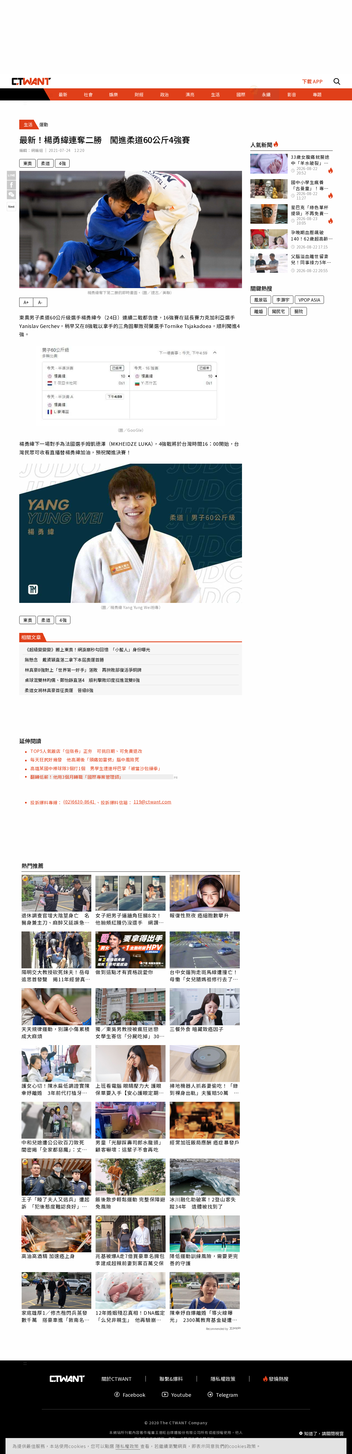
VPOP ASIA (309, 299)
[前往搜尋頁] (337, 81)
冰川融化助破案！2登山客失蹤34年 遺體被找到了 (203, 1203)
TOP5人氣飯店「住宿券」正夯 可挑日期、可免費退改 (86, 751)
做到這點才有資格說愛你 (124, 971)
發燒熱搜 (278, 1379)
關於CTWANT (116, 1379)
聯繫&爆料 (171, 1379)
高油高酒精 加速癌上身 (48, 1255)
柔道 (45, 163)
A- (40, 302)
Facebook (134, 1394)
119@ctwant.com (153, 801)
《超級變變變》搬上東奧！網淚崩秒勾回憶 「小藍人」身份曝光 (87, 649)
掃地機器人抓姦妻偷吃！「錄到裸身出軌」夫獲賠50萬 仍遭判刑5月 (204, 1089)
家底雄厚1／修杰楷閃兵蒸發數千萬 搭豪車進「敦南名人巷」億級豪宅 (55, 1316)
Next (11, 206)
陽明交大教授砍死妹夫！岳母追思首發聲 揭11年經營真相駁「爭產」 (55, 975)
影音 (291, 94)
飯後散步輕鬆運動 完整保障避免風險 (130, 1203)
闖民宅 (278, 311)
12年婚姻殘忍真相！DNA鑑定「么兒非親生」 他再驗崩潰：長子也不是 (130, 1316)
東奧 (27, 163)
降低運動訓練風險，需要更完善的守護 (204, 1259)
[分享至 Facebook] (11, 185)
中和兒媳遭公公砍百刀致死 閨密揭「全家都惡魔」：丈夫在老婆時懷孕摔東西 (55, 1146)
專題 (317, 94)
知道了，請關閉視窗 (324, 1433)
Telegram (227, 1394)
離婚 (258, 311)
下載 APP (312, 81)
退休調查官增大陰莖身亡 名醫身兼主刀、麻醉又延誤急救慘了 (55, 919)
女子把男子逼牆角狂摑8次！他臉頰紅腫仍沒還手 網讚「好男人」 (128, 919)
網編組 (37, 150)
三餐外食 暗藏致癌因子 (197, 1028)
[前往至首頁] (31, 81)
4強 (62, 163)
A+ (26, 302)
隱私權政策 (128, 1446)
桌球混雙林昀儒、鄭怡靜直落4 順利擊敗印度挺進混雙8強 (82, 680)
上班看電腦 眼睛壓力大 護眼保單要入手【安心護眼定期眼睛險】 (129, 1089)
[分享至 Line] (11, 175)
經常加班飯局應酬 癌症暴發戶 (204, 1142)
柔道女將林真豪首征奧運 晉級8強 (59, 690)
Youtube (181, 1394)
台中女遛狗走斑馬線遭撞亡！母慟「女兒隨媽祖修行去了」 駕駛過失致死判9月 (205, 975)
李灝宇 (283, 299)
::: (25, 103)
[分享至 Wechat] (11, 194)
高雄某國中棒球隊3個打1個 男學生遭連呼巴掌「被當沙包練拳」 (96, 768)
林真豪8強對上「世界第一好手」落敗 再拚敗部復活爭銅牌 (83, 669)
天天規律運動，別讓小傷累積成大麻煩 (55, 1032)
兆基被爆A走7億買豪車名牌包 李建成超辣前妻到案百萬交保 (130, 1259)
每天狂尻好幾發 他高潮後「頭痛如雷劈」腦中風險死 (84, 759)
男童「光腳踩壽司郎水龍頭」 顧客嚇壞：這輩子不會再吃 (130, 1146)
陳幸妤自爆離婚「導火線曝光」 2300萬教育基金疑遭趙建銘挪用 (203, 1316)
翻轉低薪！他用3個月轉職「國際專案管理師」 (77, 776)
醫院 (298, 311)
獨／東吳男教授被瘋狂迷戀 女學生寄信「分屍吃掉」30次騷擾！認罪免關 (129, 1032)
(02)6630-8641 (79, 801)
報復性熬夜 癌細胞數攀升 (199, 915)
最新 (63, 94)
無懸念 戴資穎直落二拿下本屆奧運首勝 (64, 659)
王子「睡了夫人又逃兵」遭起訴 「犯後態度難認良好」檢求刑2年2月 (55, 1203)
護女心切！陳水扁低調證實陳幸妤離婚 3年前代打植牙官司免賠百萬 (55, 1089)
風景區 (260, 299)
